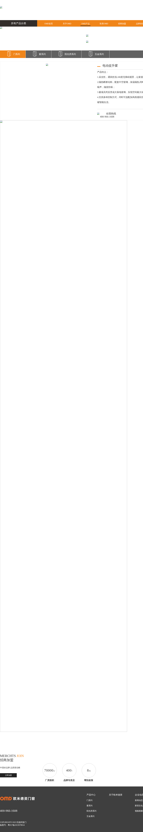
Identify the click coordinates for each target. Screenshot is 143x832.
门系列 (16, 54)
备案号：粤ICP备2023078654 (12, 825)
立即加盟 (8, 775)
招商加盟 (122, 24)
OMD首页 (48, 24)
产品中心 (91, 795)
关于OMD (67, 24)
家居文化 (139, 806)
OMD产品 (85, 24)
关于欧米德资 (115, 795)
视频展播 (139, 811)
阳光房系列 (70, 54)
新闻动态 (139, 800)
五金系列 (99, 54)
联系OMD (104, 24)
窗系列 (42, 54)
